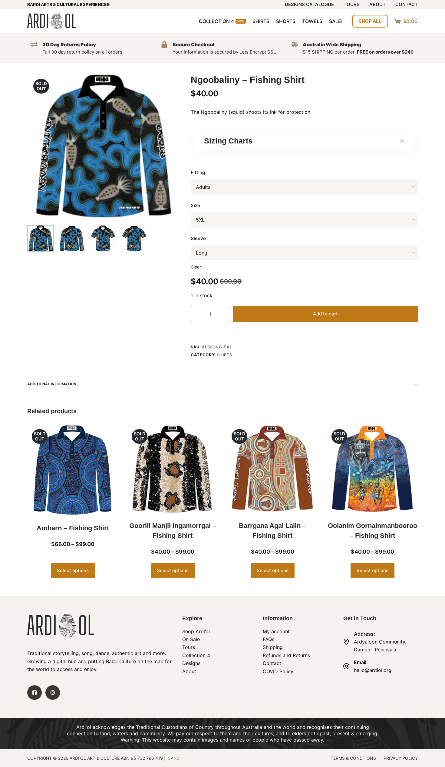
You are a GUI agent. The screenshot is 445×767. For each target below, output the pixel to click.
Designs (191, 663)
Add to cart (325, 314)
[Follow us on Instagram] (52, 692)
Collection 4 (221, 21)
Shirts (260, 21)
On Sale (191, 639)
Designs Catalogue (309, 4)
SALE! (336, 21)
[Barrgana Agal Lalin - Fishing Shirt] (272, 469)
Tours (352, 4)
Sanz (174, 758)
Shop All (370, 21)
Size (195, 205)
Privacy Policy (401, 758)
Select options (73, 570)
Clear (196, 266)
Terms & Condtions (353, 758)
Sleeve (198, 238)
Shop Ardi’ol (196, 631)
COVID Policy (278, 671)
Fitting (198, 172)
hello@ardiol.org (372, 670)
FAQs (268, 639)
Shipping (273, 647)
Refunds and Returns (286, 655)
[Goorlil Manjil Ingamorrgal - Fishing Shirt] (172, 469)
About (377, 4)
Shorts (285, 21)
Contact (406, 4)
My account (276, 631)
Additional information (51, 384)
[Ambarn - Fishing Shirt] (72, 470)
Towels (312, 21)
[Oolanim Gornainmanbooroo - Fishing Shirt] (372, 469)
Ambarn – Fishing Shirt (73, 528)
